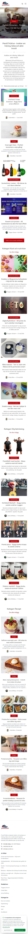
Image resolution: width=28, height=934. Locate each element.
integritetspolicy (6, 927)
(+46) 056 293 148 (7, 846)
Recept (14, 21)
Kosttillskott (14, 218)
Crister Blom (4, 890)
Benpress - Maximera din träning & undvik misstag (14, 870)
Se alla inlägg (14, 252)
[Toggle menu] (25, 3)
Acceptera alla (20, 930)
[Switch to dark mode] (22, 3)
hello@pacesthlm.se (8, 849)
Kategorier (4, 897)
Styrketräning (14, 96)
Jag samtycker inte (8, 930)
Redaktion (4, 884)
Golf (2, 909)
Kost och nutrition (14, 179)
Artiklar (4, 853)
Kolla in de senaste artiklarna (14, 240)
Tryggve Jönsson (5, 887)
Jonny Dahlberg (5, 893)
